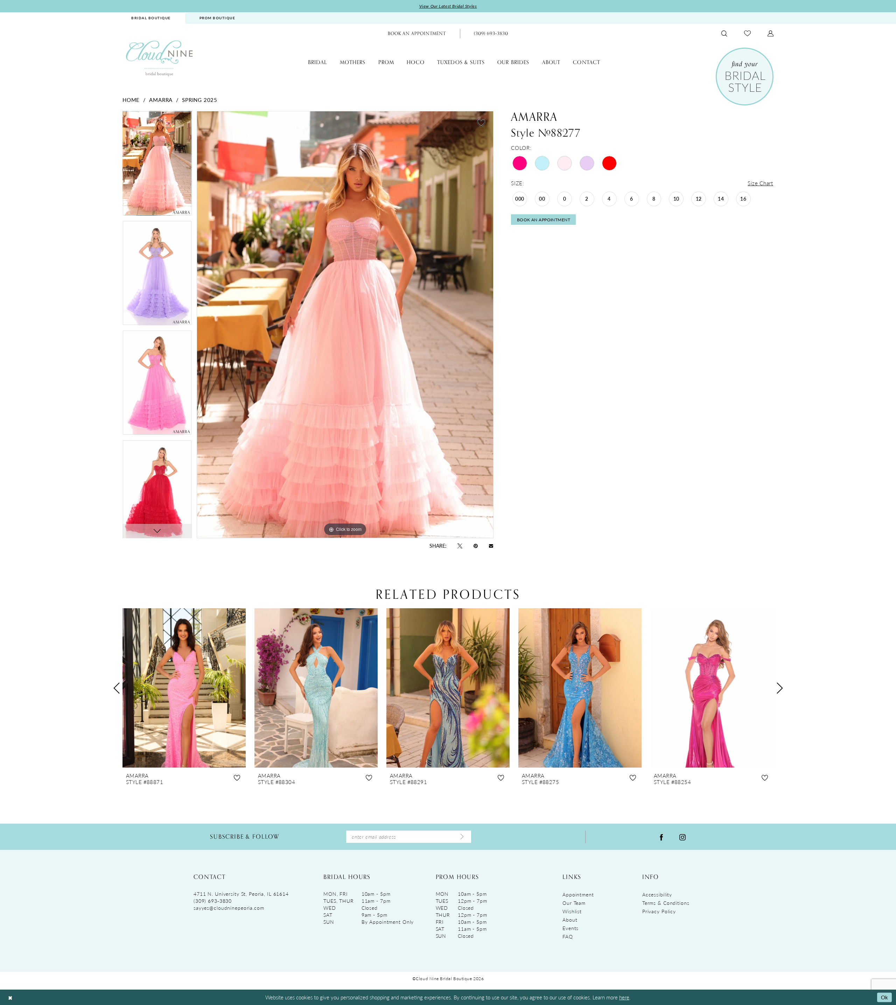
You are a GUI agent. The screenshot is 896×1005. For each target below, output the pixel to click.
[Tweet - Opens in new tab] (460, 545)
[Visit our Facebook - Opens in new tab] (661, 836)
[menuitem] (151, 18)
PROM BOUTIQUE (218, 17)
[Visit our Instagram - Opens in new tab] (682, 836)
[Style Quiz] (745, 76)
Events (570, 927)
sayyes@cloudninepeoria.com (229, 907)
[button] (770, 33)
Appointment (578, 894)
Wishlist (572, 911)
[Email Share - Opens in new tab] (491, 545)
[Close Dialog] (10, 997)
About (569, 919)
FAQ (567, 936)
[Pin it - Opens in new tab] (475, 545)
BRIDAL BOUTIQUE (151, 17)
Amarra (161, 99)
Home (131, 99)
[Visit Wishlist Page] (747, 33)
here (624, 997)
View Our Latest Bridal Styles (448, 6)
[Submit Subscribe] (462, 837)
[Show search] (724, 33)
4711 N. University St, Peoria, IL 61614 (241, 893)
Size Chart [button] (760, 183)
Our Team (574, 902)
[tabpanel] (157, 166)
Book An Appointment (543, 220)
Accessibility (657, 894)
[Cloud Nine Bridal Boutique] (159, 58)
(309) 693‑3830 (213, 900)
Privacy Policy (659, 911)
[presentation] (184, 688)
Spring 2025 (199, 99)
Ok (884, 997)
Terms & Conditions (666, 902)
